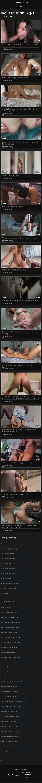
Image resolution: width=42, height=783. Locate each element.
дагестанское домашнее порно (10, 622)
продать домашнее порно (9, 686)
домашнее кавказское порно (9, 617)
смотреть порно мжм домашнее (11, 637)
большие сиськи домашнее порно (11, 682)
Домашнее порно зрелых (9, 563)
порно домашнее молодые (9, 677)
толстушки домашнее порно (10, 627)
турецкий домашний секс (9, 647)
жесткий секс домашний (8, 756)
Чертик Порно (5, 544)
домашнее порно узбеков (9, 726)
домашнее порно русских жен (10, 657)
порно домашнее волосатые (9, 612)
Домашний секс (6, 578)
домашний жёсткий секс (8, 721)
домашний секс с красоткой (9, 672)
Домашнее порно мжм (8, 568)
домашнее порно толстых (9, 632)
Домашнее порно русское (9, 573)
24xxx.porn (17, 769)
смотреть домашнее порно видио (11, 746)
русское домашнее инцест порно (11, 706)
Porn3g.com (21, 2)
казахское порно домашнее (9, 662)
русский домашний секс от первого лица (14, 701)
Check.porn (25, 769)
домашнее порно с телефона (10, 731)
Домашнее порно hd (7, 553)
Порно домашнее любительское (10, 583)
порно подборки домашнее (9, 691)
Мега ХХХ (4, 593)
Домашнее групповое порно (10, 549)
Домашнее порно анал (8, 558)
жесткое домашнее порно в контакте (12, 751)
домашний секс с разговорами (10, 736)
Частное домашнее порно (9, 588)
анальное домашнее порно (9, 711)
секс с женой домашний (8, 696)
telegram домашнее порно (9, 741)
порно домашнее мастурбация (10, 642)
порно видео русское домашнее (10, 716)
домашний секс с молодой (9, 667)
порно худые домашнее (8, 652)
